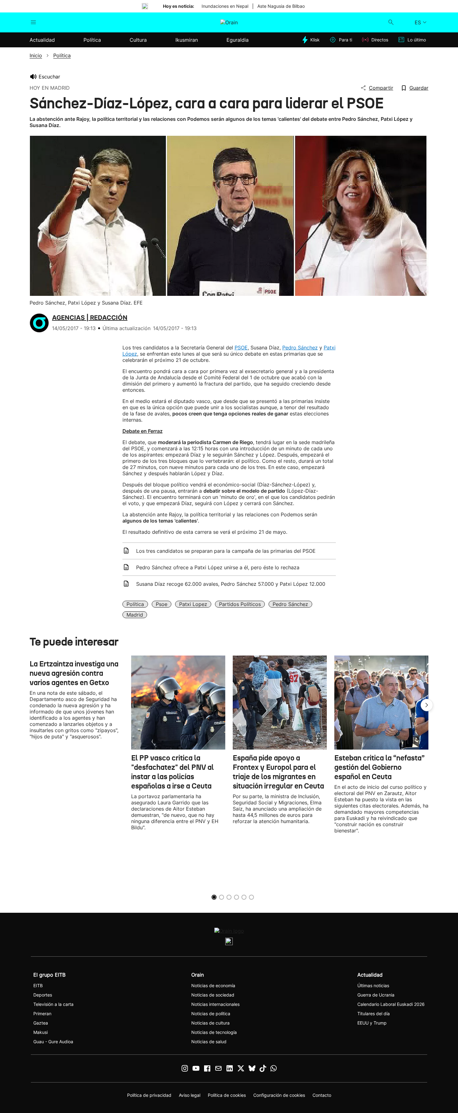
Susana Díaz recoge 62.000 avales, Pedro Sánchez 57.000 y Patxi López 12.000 (230, 584)
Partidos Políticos (240, 604)
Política (135, 604)
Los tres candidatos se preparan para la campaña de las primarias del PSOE (226, 551)
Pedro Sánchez (300, 347)
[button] (427, 705)
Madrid (134, 615)
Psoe (161, 604)
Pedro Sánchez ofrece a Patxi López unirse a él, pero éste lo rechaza (217, 567)
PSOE (241, 347)
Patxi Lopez (193, 604)
